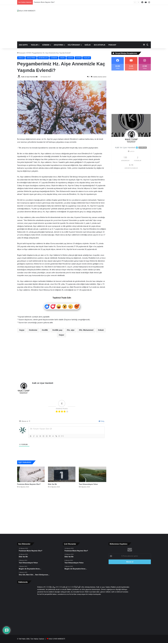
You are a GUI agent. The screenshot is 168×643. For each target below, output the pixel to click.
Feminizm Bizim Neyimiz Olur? (29, 484)
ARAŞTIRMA (58, 45)
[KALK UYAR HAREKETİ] (26, 10)
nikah (101, 330)
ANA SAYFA (23, 45)
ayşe (22, 330)
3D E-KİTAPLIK (99, 45)
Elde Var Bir (38, 2)
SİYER (28, 53)
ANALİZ (21, 58)
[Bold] (30, 436)
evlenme (33, 330)
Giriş (102, 421)
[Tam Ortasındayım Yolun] (92, 474)
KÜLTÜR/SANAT (74, 45)
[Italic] (33, 436)
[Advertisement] (107, 23)
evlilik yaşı (57, 330)
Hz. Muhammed (86, 330)
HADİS (62, 58)
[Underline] (37, 436)
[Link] (56, 436)
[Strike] (40, 436)
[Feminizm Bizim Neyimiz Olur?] (31, 474)
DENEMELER (43, 58)
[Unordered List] (46, 436)
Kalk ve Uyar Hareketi (28, 77)
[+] (62, 436)
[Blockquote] (49, 436)
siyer (62, 335)
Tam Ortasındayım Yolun (88, 484)
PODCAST (112, 45)
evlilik (45, 330)
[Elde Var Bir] (61, 474)
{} (59, 436)
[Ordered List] (43, 436)
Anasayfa (22, 53)
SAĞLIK (88, 45)
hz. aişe (71, 330)
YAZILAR (34, 45)
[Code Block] (53, 436)
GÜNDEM (45, 45)
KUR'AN (70, 58)
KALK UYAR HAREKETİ (57, 639)
